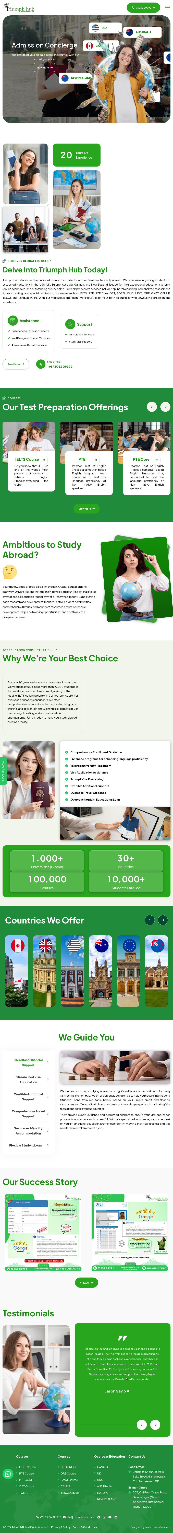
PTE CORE (26, 1480)
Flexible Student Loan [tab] (25, 1145)
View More (42, 75)
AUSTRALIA (104, 1486)
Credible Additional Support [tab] (28, 1096)
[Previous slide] (152, 407)
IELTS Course (27, 1467)
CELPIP (65, 1486)
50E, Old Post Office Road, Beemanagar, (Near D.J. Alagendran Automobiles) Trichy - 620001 (150, 1499)
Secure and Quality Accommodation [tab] (28, 1130)
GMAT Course (69, 1480)
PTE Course (26, 1473)
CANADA (102, 1467)
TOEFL (23, 1492)
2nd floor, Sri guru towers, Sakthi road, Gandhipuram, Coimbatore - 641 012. (149, 1476)
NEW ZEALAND (106, 1499)
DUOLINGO (68, 1467)
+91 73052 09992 (59, 366)
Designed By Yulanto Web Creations (150, 1527)
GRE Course (68, 1473)
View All (84, 1282)
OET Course (26, 1486)
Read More (14, 364)
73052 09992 (143, 7)
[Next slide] (165, 407)
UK (99, 1473)
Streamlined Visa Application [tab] (28, 1079)
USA (100, 1480)
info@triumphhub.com (80, 1517)
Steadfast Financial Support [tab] (28, 1062)
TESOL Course (70, 1492)
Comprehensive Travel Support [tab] (28, 1113)
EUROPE (102, 1492)
